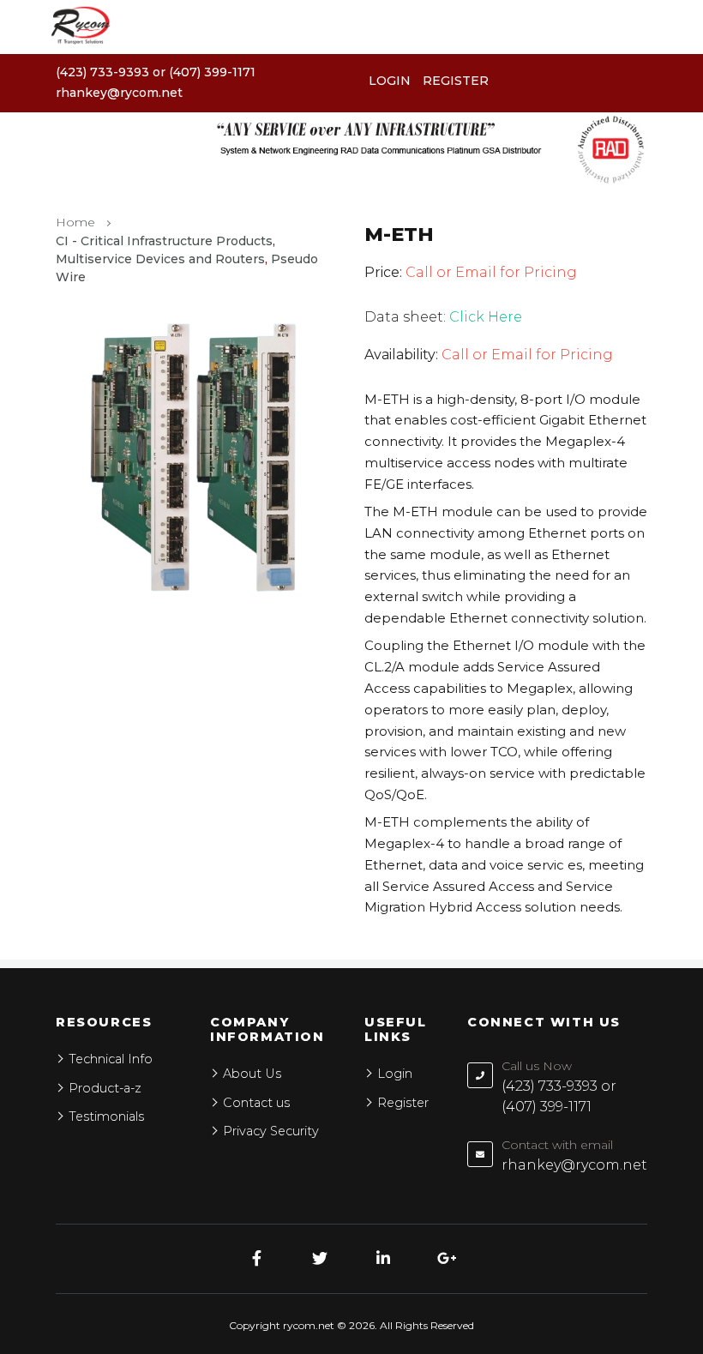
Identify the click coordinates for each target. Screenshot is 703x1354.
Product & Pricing (74, 639)
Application (51, 683)
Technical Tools (65, 770)
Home (34, 595)
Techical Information (83, 727)
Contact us (50, 814)
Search (656, 703)
